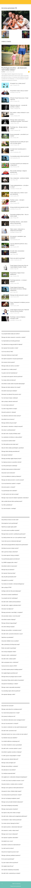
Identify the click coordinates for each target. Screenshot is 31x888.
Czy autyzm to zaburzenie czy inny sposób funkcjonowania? (14, 727)
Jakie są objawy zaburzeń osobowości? (10, 401)
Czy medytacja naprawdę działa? (8, 773)
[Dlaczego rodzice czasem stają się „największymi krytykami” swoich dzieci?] (5, 121)
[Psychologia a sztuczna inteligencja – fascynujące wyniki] (5, 318)
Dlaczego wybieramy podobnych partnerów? (11, 855)
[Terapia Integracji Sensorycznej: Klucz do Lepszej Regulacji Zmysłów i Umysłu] (5, 267)
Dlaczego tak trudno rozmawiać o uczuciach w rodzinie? (14, 337)
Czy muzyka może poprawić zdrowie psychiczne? (12, 376)
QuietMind (3, 71)
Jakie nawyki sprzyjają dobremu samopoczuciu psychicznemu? (15, 544)
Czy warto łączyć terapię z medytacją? (10, 397)
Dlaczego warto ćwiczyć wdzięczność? (10, 834)
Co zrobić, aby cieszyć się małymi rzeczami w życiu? (13, 780)
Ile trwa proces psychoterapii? (8, 859)
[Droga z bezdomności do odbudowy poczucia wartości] (5, 304)
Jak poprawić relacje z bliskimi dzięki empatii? (11, 791)
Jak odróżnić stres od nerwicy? (8, 419)
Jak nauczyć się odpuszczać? (7, 608)
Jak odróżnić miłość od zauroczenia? (9, 566)
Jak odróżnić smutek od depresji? (9, 619)
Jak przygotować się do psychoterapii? (10, 523)
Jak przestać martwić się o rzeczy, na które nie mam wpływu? (15, 734)
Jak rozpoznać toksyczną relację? (8, 573)
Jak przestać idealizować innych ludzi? (10, 355)
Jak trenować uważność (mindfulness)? (10, 594)
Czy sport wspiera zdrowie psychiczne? (10, 862)
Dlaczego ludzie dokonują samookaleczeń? (11, 451)
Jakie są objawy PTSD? (7, 587)
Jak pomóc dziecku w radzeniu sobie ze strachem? (12, 784)
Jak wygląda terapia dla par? (8, 866)
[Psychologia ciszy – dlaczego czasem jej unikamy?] (5, 128)
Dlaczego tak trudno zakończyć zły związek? (11, 387)
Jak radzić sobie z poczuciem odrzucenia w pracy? (12, 633)
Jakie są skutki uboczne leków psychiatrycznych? (12, 501)
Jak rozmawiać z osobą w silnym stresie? (10, 830)
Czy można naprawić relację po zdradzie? (10, 555)
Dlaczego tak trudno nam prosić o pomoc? (19, 295)
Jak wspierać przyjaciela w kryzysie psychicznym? (12, 358)
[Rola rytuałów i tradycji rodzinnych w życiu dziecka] (5, 114)
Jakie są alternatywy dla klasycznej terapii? (11, 644)
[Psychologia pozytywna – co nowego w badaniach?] (5, 281)
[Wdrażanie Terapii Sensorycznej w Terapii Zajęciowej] (5, 100)
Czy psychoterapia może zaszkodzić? (9, 490)
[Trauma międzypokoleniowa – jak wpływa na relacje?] (5, 187)
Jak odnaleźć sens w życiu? (7, 841)
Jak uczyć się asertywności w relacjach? (10, 723)
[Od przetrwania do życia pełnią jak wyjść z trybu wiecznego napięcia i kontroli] (5, 143)
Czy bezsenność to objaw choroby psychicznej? (12, 819)
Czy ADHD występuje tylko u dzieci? (9, 562)
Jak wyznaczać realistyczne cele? (8, 716)
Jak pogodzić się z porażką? (7, 580)
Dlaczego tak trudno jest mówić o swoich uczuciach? (13, 479)
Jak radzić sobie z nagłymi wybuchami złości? (11, 605)
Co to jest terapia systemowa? (8, 405)
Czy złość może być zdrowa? (8, 848)
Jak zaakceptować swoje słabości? (9, 769)
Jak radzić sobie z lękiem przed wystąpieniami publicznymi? (14, 816)
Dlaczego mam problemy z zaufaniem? (10, 766)
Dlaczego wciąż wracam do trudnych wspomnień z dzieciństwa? (15, 497)
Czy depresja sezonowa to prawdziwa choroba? (11, 462)
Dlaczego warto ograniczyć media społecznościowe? (13, 787)
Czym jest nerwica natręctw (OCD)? (9, 665)
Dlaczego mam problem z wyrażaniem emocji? (11, 630)
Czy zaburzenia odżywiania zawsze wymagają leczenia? (13, 719)
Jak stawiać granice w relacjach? (8, 487)
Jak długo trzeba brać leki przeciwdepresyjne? (11, 591)
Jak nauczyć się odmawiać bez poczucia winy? (11, 394)
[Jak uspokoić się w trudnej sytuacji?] (5, 85)
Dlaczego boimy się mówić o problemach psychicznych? (14, 534)
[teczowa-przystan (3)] (15, 29)
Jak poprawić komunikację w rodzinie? (10, 683)
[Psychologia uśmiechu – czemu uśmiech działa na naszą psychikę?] (5, 223)
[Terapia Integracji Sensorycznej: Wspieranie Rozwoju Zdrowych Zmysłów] (5, 311)
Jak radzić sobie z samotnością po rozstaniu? (11, 873)
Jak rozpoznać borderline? (7, 455)
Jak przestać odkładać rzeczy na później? (10, 640)
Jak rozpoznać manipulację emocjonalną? (10, 869)
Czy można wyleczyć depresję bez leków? (10, 823)
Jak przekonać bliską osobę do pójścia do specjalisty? (13, 680)
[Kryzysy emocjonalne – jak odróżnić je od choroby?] (5, 136)
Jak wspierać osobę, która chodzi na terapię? (11, 812)
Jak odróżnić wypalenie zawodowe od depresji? (12, 752)
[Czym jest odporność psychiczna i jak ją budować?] (5, 245)
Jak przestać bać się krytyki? (8, 705)
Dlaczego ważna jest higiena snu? (9, 762)
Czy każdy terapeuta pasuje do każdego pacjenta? (12, 669)
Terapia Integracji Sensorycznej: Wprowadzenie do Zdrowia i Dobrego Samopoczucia (18, 289)
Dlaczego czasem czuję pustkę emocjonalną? (11, 687)
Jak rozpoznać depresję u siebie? (8, 694)
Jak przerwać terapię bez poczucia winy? (10, 851)
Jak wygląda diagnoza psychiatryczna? (10, 673)
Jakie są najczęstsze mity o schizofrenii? (10, 662)
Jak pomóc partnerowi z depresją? (9, 412)
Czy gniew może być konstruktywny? (9, 373)
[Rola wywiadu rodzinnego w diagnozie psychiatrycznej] (5, 172)
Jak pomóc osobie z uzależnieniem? (9, 655)
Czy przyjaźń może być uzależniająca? (10, 598)
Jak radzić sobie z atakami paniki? (9, 658)
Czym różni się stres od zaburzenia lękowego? (11, 541)
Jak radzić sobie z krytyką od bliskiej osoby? (11, 433)
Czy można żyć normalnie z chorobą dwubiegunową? (13, 583)
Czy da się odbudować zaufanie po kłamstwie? (11, 476)
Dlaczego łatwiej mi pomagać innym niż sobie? (12, 676)
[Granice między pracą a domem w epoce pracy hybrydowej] (5, 194)
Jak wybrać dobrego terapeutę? (8, 626)
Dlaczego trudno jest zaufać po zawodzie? (10, 365)
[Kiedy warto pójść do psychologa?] (5, 260)
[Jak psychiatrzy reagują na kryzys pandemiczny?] (5, 274)
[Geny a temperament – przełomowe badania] (5, 179)
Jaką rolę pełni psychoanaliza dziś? (9, 576)
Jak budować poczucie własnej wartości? (10, 548)
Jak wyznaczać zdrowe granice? (8, 362)
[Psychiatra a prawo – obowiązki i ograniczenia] (5, 202)
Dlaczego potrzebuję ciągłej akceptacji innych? (11, 458)
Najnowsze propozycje (16, 883)
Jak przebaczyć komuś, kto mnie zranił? (10, 519)
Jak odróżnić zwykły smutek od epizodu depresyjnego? (13, 383)
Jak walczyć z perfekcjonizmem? (8, 430)
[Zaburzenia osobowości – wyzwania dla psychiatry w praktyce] (5, 107)
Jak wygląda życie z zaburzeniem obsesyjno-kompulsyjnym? (14, 777)
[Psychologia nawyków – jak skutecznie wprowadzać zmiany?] (15, 55)
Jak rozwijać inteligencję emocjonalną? (10, 805)
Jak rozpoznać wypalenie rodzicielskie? (10, 837)
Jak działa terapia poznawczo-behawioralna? (11, 469)
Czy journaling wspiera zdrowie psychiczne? (19, 156)
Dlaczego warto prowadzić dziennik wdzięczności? (12, 801)
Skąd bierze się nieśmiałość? (8, 637)
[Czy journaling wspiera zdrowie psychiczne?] (5, 158)
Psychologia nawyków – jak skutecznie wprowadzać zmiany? (14, 69)
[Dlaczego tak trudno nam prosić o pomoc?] (5, 296)
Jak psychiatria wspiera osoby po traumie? (19, 90)
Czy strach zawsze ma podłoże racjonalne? (10, 530)
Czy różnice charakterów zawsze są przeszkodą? (12, 744)
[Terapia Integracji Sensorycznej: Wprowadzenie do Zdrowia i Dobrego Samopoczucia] (5, 289)
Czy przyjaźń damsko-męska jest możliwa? (11, 333)
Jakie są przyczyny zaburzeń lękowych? (10, 759)
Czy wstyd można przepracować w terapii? (11, 712)
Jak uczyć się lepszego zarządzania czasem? (11, 798)
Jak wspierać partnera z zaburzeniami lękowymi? (12, 826)
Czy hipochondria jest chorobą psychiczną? (11, 340)
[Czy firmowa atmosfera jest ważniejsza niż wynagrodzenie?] (5, 165)
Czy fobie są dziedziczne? (7, 504)
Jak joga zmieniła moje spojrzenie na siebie (19, 207)
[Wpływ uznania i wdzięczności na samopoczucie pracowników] (5, 230)
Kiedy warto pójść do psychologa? (17, 258)
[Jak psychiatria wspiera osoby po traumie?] (5, 92)
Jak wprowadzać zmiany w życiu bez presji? (11, 616)
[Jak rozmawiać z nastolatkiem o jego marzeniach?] (5, 238)
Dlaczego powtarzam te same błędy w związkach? (12, 612)
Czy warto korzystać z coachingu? (9, 508)
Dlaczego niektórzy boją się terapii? (9, 422)
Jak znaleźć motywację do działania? (9, 390)
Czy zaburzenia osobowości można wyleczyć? (11, 415)
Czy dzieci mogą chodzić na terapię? (9, 408)
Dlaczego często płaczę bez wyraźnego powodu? (12, 709)
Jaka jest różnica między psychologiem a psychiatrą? (13, 447)
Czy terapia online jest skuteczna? (9, 380)
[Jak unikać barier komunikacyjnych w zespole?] (5, 150)
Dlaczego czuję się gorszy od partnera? (10, 809)
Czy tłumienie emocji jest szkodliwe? (9, 737)
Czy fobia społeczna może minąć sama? (10, 444)
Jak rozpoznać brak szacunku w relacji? (10, 348)
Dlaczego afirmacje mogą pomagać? (9, 623)
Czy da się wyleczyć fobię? (7, 351)
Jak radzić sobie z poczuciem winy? (9, 730)
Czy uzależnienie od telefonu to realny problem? (12, 437)
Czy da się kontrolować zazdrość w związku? (11, 483)
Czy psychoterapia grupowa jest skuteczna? (11, 558)
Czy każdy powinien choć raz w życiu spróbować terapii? (14, 537)
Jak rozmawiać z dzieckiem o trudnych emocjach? (12, 426)
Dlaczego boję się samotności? (8, 569)
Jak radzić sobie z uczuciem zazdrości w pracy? (12, 748)
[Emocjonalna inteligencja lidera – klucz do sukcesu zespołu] (5, 216)
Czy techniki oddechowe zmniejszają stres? (11, 741)
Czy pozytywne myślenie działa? (8, 440)
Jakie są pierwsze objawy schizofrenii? (10, 551)
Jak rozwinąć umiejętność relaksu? (9, 651)
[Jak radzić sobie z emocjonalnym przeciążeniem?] (5, 252)
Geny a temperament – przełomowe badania (19, 178)
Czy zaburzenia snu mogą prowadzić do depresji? (12, 344)
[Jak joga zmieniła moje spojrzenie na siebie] (5, 209)
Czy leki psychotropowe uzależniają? (9, 465)
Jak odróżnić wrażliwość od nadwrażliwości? (11, 844)
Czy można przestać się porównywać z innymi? (12, 794)
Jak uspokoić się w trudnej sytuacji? (17, 83)
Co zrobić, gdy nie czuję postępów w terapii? (11, 755)
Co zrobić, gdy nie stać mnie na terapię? (10, 494)
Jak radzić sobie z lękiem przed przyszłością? (11, 601)
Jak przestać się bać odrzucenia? (8, 472)
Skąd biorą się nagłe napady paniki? (9, 526)
